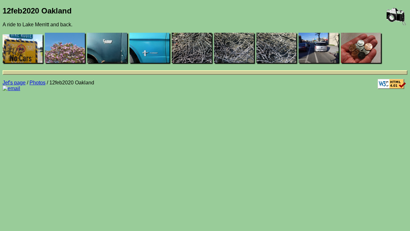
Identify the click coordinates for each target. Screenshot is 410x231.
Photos (37, 82)
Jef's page (14, 82)
